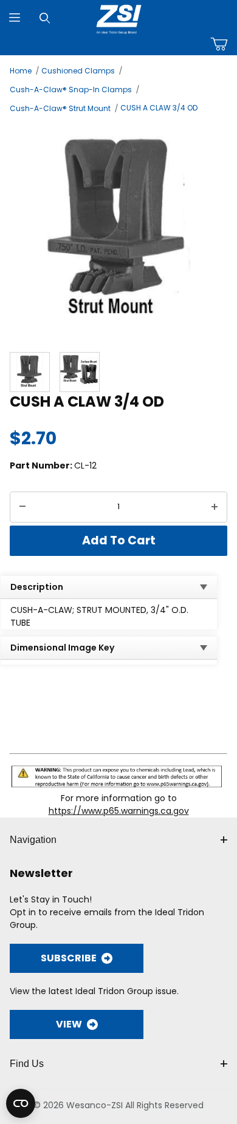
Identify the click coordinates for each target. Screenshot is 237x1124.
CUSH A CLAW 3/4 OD (158, 108)
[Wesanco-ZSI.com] (119, 17)
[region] (118, 372)
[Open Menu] (15, 18)
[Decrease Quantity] (22, 507)
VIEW (69, 1024)
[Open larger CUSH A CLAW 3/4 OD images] (118, 231)
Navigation (33, 840)
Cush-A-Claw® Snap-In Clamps (71, 89)
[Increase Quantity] (214, 507)
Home (21, 71)
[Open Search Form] (45, 18)
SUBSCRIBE (69, 958)
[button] (30, 372)
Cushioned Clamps (78, 71)
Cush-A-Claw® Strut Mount (60, 108)
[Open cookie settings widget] (20, 1103)
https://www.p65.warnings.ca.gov (119, 811)
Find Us (27, 1063)
